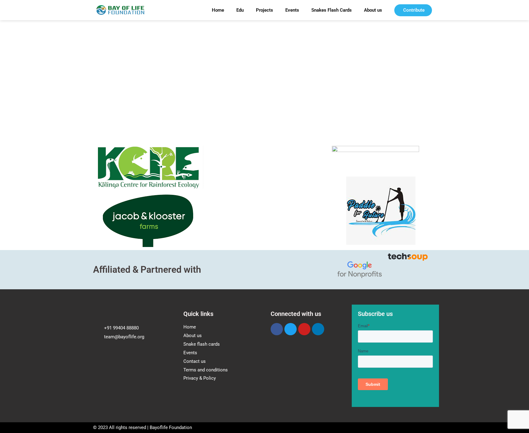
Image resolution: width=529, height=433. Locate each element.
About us (373, 10)
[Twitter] (290, 329)
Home (218, 10)
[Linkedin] (318, 329)
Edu (240, 10)
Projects (264, 10)
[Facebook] (277, 329)
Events (292, 10)
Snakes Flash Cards (331, 10)
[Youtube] (304, 329)
